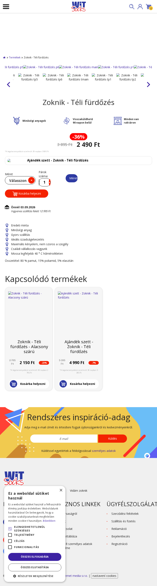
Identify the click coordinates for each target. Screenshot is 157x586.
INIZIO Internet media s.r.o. (70, 576)
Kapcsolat (66, 529)
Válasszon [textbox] (18, 180)
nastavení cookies (104, 576)
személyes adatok (104, 451)
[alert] (34, 534)
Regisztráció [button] (119, 544)
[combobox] (20, 180)
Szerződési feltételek (125, 514)
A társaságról (68, 514)
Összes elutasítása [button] (35, 567)
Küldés (112, 438)
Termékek (14, 57)
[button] (140, 6)
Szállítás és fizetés (123, 521)
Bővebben (49, 520)
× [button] (60, 490)
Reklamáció (119, 529)
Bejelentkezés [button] (120, 536)
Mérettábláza (73, 178)
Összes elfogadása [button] (35, 556)
